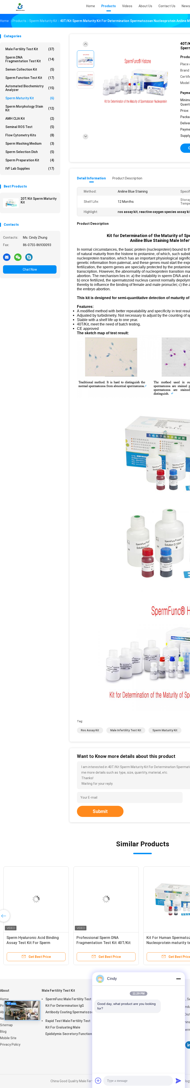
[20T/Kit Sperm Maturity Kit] (11, 203)
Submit (100, 811)
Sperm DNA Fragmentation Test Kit (29, 59)
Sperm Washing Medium (29, 143)
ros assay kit (90, 730)
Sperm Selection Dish (29, 152)
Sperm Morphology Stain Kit (29, 108)
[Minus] (178, 979)
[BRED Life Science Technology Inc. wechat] (18, 257)
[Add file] (98, 1080)
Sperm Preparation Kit (29, 160)
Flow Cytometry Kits (29, 135)
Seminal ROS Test (29, 127)
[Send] (178, 1080)
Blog (3, 1031)
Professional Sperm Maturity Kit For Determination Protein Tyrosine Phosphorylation (34, 942)
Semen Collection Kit (29, 69)
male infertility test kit (125, 730)
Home (4, 999)
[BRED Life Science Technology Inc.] (20, 7)
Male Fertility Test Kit (29, 49)
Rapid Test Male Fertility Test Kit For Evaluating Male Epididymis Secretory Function (68, 1027)
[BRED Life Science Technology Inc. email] (6, 257)
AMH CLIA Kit (29, 118)
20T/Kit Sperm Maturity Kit (39, 200)
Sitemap (6, 1025)
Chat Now (30, 269)
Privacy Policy (10, 1044)
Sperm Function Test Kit (29, 78)
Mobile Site (8, 1038)
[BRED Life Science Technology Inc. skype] (29, 257)
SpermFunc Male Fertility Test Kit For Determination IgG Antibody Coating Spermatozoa (69, 1005)
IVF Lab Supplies (29, 168)
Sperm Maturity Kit (29, 98)
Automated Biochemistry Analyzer (29, 88)
